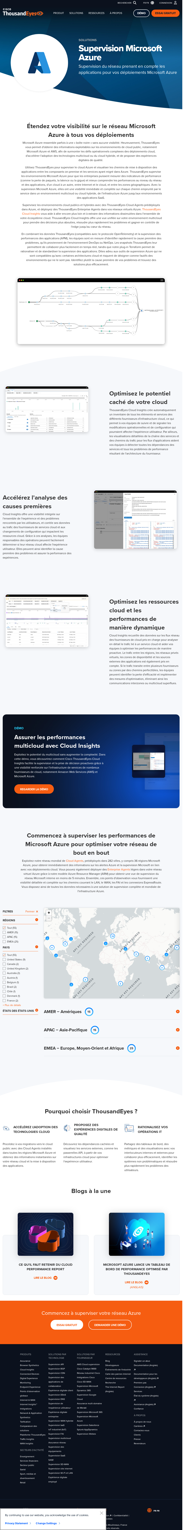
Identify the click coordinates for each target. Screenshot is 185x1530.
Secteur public (27, 1465)
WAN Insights (26, 1443)
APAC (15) (12, 936)
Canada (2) (13, 964)
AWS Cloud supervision (88, 1364)
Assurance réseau (57, 1442)
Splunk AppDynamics (87, 1429)
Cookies (109, 1519)
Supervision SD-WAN (58, 1464)
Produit (58, 13)
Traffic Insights (27, 1439)
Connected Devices (29, 1374)
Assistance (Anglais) (144, 1404)
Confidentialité (121, 1515)
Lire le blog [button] (43, 1278)
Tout (11, 927)
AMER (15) (12, 932)
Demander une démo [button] (110, 1325)
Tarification (25, 1421)
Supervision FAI (56, 1434)
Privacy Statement (16, 1523)
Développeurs (112, 1365)
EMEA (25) (12, 941)
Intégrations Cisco (86, 1377)
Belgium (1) (13, 982)
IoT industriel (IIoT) (57, 1429)
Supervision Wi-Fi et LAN (60, 1473)
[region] (53, 1519)
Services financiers (29, 1461)
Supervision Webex (86, 1434)
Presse (137, 1439)
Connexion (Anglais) (144, 1387)
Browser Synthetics (29, 1365)
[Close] (101, 1513)
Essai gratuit (165, 13)
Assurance (25, 1361)
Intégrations (26, 1408)
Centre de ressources (115, 1378)
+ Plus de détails (12, 1005)
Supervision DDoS (57, 1395)
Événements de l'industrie (118, 1369)
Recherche (110, 1382)
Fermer (30, 911)
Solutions (76, 13)
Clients (137, 1435)
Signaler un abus (142, 1361)
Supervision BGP (56, 1368)
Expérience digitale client (60, 1390)
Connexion (165, 3)
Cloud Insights (27, 1369)
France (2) (12, 1000)
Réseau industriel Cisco (88, 1373)
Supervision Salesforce (88, 1425)
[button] (148, 3)
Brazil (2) (11, 986)
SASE (51, 1460)
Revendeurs (140, 1443)
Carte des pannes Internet (118, 1374)
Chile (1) (11, 991)
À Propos (116, 13)
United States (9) (16, 959)
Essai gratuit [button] (67, 1325)
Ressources (96, 13)
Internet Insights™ (28, 1404)
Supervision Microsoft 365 (89, 1412)
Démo (141, 13)
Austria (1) (12, 977)
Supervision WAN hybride (60, 1421)
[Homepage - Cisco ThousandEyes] (27, 12)
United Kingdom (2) (17, 968)
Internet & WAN (27, 1400)
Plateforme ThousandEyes (33, 1435)
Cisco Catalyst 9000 (86, 1368)
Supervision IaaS (56, 1425)
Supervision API (56, 1364)
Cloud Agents (74, 861)
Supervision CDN (56, 1373)
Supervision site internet (60, 1468)
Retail (22, 1482)
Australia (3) (13, 973)
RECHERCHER (124, 3)
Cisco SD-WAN (84, 1381)
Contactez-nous (141, 1430)
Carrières (138, 1426)
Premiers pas (140, 1382)
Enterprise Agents (118, 869)
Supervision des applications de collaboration (56, 1381)
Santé (23, 1469)
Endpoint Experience (30, 1387)
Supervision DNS (56, 1399)
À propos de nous (142, 1421)
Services (138, 1391)
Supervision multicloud (59, 1438)
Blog (107, 1361)
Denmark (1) (13, 995)
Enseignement (27, 1456)
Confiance (139, 1408)
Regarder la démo (34, 789)
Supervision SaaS (56, 1455)
